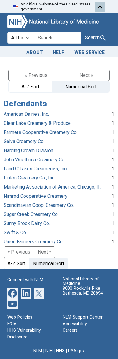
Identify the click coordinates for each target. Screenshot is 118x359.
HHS (60, 351)
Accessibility (75, 324)
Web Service (89, 52)
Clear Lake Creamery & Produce (37, 123)
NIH (49, 351)
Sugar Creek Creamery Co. (31, 214)
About (34, 52)
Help (59, 52)
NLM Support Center (83, 317)
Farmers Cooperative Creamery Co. (40, 132)
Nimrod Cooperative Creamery (35, 196)
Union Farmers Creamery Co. (34, 241)
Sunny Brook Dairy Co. (27, 223)
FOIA (12, 324)
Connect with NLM (25, 279)
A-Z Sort (30, 87)
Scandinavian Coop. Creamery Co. (39, 205)
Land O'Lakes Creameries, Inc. (35, 169)
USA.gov (76, 351)
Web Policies (19, 317)
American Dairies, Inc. (26, 114)
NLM (37, 351)
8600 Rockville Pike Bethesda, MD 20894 (83, 291)
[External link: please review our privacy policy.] (12, 293)
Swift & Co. (15, 232)
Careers (70, 330)
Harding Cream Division (28, 150)
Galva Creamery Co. (24, 141)
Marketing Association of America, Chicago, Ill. (52, 187)
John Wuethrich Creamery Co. (34, 159)
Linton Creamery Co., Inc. (29, 178)
